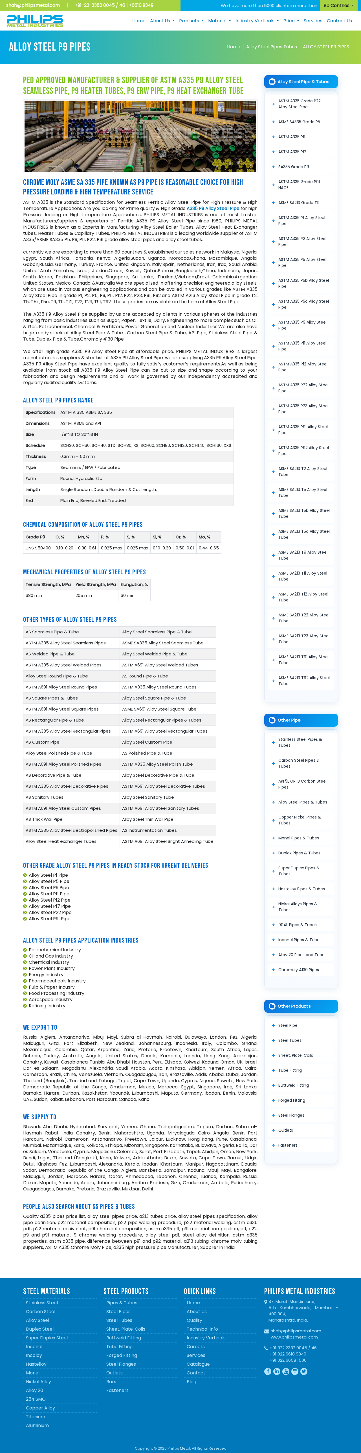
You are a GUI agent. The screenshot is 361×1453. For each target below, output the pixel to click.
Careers (196, 1346)
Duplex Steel (40, 1329)
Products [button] (189, 21)
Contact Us (339, 21)
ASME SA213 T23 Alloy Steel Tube (303, 639)
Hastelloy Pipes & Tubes (301, 889)
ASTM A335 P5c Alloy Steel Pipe (303, 304)
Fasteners (288, 1145)
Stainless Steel (42, 1303)
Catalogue (198, 1364)
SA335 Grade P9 (293, 167)
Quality (194, 1320)
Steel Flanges (291, 1115)
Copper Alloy (40, 1408)
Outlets (285, 1130)
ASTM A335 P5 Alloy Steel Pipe (302, 262)
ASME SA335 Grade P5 (299, 122)
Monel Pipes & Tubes (298, 838)
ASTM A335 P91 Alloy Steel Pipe (303, 430)
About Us (197, 1311)
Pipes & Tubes (121, 1303)
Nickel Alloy (38, 1381)
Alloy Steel (37, 1320)
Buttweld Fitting (293, 1085)
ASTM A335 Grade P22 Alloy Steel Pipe (299, 104)
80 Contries (337, 5)
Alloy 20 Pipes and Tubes (302, 955)
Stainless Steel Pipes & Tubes (300, 742)
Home (139, 21)
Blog (191, 1381)
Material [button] (218, 21)
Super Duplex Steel (47, 1338)
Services (313, 21)
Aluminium (37, 1425)
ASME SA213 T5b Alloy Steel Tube (304, 513)
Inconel (34, 1346)
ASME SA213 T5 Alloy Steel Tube (302, 492)
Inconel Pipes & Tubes (300, 940)
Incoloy (34, 1355)
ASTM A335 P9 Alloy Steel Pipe (302, 325)
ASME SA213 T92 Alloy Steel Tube (304, 681)
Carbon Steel (40, 1311)
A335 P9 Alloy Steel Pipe (213, 208)
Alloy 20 (34, 1390)
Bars (111, 1381)
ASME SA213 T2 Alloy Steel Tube (302, 471)
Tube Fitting (290, 1070)
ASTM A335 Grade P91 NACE (299, 184)
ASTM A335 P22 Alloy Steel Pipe (303, 388)
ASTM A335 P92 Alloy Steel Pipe (303, 450)
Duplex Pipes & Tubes (299, 853)
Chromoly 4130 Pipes (298, 970)
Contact (196, 1373)
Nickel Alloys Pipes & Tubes (297, 907)
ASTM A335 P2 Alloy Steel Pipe (302, 241)
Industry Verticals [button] (255, 21)
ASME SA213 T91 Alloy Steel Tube (303, 660)
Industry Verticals (206, 1338)
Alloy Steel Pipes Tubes (271, 47)
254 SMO (36, 1399)
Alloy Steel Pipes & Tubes (302, 802)
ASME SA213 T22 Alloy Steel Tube (303, 618)
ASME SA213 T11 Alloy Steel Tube (302, 576)
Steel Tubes (289, 1040)
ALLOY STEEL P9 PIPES (326, 47)
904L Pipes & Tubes (297, 925)
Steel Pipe (288, 1025)
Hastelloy (36, 1364)
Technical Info (202, 1329)
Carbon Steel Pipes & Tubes (299, 763)
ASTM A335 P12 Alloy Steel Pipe (302, 367)
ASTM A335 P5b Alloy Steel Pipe (303, 283)
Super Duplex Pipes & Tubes (299, 871)
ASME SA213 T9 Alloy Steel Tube (302, 555)
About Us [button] (160, 21)
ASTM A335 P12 (292, 152)
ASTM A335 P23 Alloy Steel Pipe (303, 409)
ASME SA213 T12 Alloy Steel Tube (303, 597)
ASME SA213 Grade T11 (298, 202)
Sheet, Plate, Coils (295, 1055)
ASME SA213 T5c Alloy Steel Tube (304, 534)
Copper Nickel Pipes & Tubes (299, 820)
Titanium (35, 1416)
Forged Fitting (291, 1100)
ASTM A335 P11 (291, 137)
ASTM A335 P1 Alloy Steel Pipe (301, 220)
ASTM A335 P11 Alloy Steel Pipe (302, 346)
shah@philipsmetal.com (33, 5)
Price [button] (289, 21)
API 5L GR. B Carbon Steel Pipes (302, 784)
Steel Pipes (118, 1311)
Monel (32, 1373)
